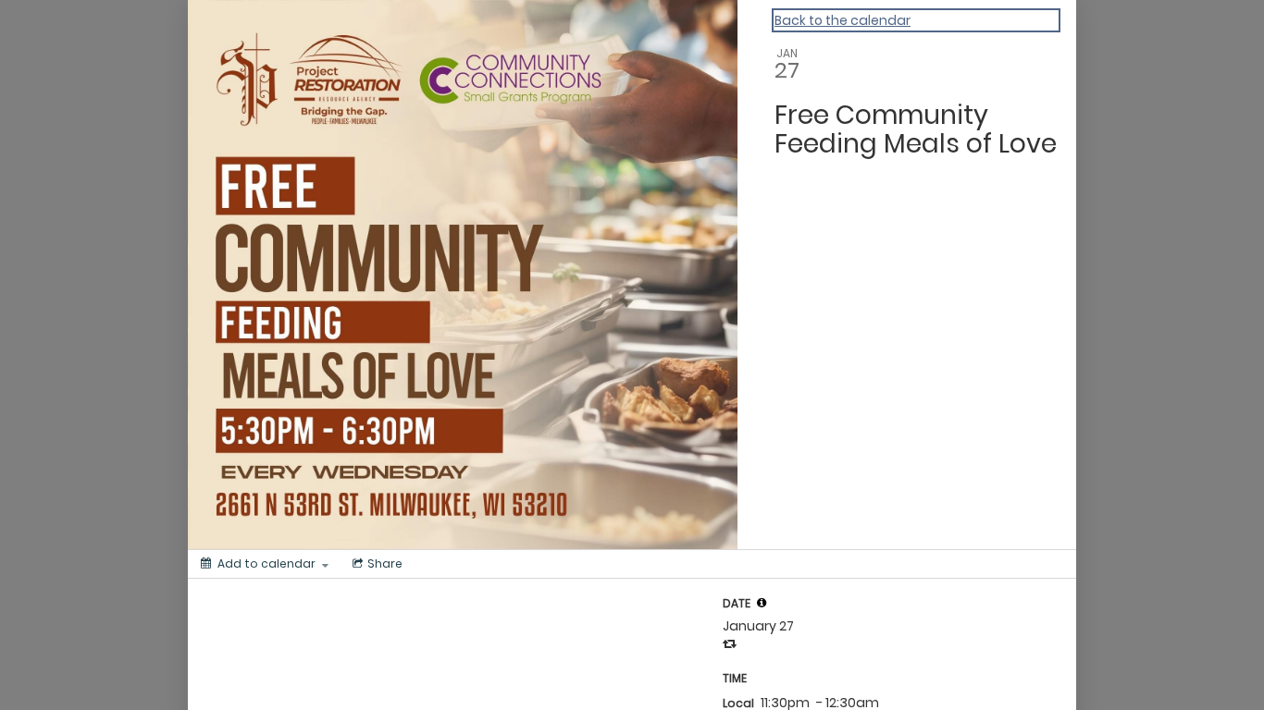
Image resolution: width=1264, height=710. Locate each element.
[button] (761, 602)
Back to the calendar (843, 20)
